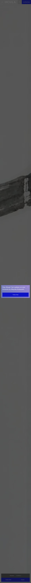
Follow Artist (15, 294)
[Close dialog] (28, 287)
